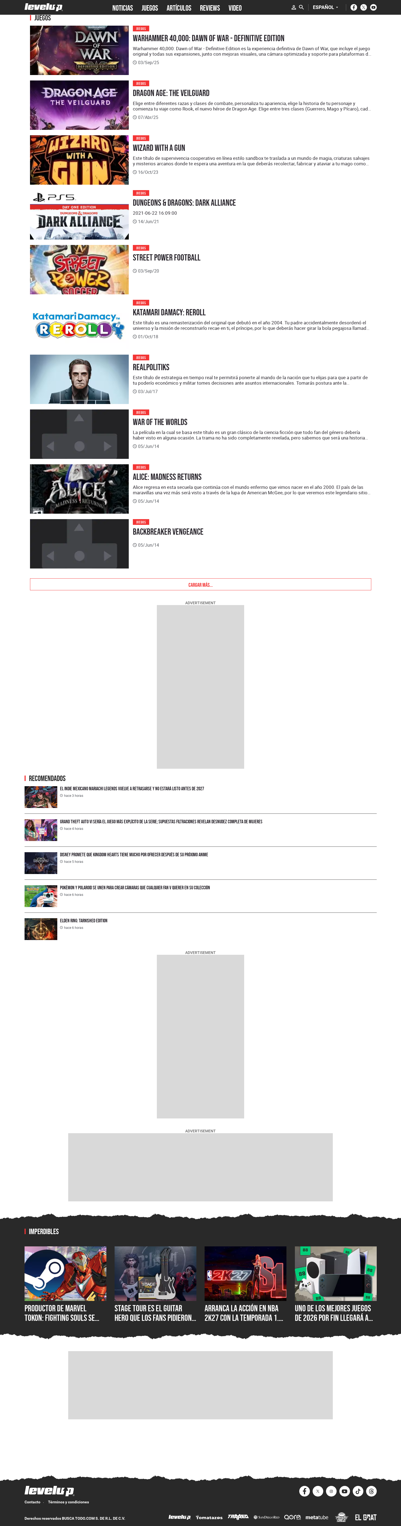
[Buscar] (301, 7)
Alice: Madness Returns (167, 476)
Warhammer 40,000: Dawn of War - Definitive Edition (209, 38)
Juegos (141, 28)
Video (235, 7)
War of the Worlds (160, 422)
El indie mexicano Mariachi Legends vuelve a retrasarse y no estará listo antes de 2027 (132, 788)
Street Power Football (166, 257)
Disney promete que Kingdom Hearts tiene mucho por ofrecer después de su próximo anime (134, 854)
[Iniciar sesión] (293, 7)
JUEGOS (150, 7)
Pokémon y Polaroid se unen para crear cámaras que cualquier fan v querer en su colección (135, 887)
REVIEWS (210, 7)
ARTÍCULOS (179, 7)
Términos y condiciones (68, 1502)
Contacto (32, 1502)
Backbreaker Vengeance (168, 531)
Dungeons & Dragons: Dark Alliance (184, 202)
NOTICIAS (122, 7)
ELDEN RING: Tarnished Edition (83, 920)
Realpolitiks (151, 367)
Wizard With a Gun (159, 147)
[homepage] (44, 7)
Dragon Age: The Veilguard (171, 93)
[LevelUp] (180, 1518)
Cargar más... (200, 584)
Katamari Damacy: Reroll (169, 312)
